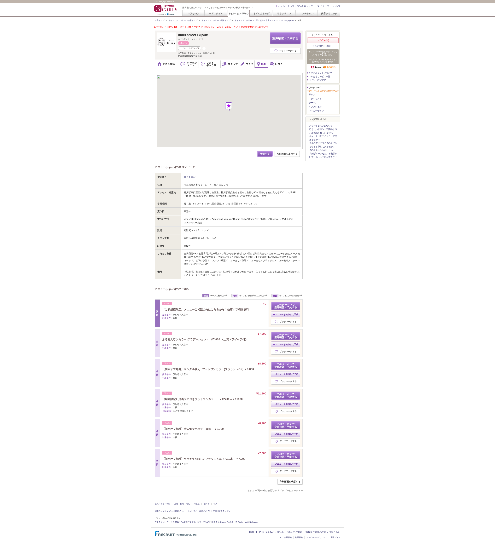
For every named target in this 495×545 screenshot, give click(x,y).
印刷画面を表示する (287, 153)
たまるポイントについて (320, 73)
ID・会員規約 (286, 537)
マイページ (323, 6)
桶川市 (206, 504)
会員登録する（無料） (323, 46)
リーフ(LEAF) (205, 522)
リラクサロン (284, 13)
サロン (312, 94)
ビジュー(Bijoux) (286, 20)
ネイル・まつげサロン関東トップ (215, 20)
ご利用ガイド (334, 537)
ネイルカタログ (261, 13)
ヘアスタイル (216, 13)
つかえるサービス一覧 (319, 76)
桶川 (215, 504)
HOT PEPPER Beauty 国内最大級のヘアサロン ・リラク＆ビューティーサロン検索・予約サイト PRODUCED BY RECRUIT (166, 10)
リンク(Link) (193, 522)
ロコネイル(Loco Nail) (221, 522)
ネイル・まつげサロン (238, 13)
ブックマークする (287, 50)
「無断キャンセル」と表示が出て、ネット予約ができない (323, 155)
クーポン (313, 102)
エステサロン (307, 13)
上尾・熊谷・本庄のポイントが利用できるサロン (209, 511)
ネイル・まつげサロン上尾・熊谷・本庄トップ (255, 20)
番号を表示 (189, 177)
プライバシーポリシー (315, 537)
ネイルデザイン (316, 110)
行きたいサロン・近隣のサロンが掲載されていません (323, 131)
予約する (265, 153)
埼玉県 (197, 504)
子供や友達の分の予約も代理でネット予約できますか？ (323, 145)
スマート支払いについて (321, 125)
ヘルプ (336, 6)
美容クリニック (329, 13)
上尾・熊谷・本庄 (162, 504)
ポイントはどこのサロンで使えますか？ (323, 138)
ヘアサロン (193, 13)
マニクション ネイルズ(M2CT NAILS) (171, 522)
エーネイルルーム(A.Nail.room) (244, 522)
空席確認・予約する (285, 38)
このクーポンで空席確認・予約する (285, 306)
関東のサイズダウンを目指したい (169, 511)
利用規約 (299, 537)
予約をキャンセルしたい (321, 150)
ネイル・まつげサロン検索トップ (295, 6)
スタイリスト (315, 98)
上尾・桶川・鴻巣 (182, 504)
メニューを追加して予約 (286, 314)
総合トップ (159, 20)
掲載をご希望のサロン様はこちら (323, 532)
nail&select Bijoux (193, 35)
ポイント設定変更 (317, 80)
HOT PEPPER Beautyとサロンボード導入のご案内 (275, 532)
